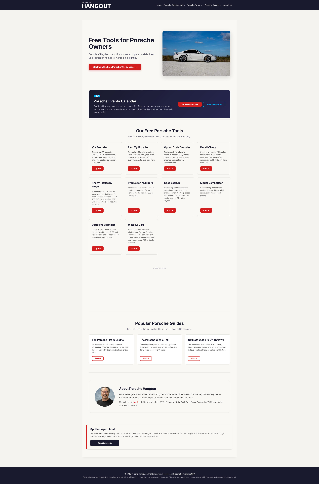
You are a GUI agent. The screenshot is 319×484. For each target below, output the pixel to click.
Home (158, 5)
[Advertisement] (159, 290)
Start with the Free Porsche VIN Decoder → (115, 67)
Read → (98, 358)
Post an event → (214, 104)
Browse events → (190, 104)
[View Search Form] (236, 5)
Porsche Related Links (174, 5)
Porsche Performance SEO (184, 474)
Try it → (98, 168)
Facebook (167, 474)
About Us (227, 5)
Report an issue (105, 443)
